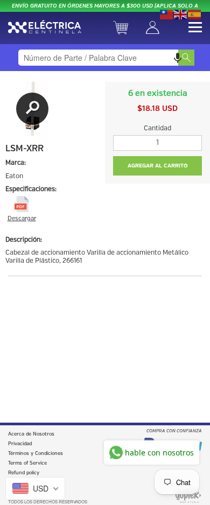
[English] (181, 13)
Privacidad (20, 443)
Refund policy (23, 473)
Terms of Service (27, 463)
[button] (177, 57)
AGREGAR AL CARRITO (158, 166)
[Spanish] (195, 13)
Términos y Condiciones (35, 453)
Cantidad (157, 128)
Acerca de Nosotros (31, 434)
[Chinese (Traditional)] (167, 13)
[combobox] (104, 58)
